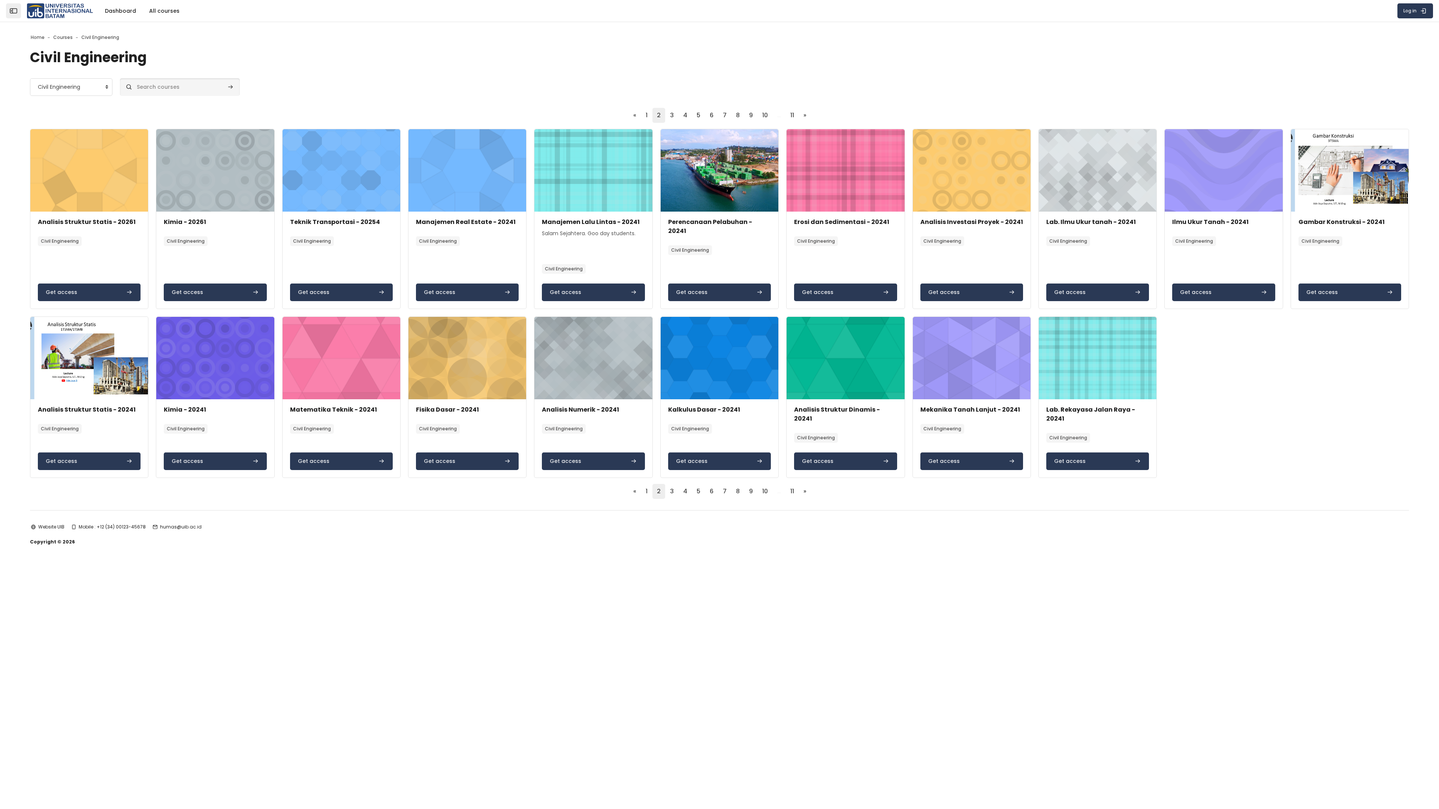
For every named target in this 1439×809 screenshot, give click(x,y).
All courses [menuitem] (164, 11)
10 (765, 115)
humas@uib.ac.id (181, 527)
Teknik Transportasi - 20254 (335, 222)
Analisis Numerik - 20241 (580, 409)
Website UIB (51, 527)
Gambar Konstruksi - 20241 (1341, 222)
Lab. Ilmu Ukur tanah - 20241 (1091, 222)
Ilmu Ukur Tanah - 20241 (1210, 222)
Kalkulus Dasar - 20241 (704, 409)
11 (792, 115)
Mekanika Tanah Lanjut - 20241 (970, 409)
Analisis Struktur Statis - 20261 (87, 222)
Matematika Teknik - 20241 (333, 409)
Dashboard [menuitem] (120, 11)
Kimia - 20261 (185, 222)
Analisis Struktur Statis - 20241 (87, 409)
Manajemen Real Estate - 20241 (466, 222)
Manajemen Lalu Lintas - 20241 (591, 222)
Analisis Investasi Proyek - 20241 (971, 222)
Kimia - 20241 (185, 409)
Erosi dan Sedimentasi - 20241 (841, 222)
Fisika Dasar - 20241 (447, 409)
